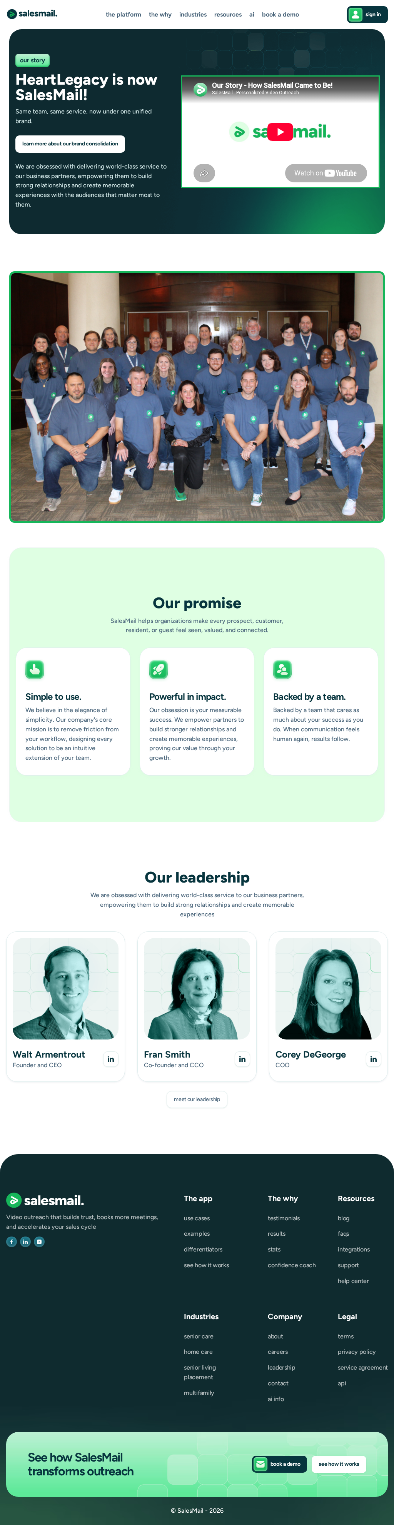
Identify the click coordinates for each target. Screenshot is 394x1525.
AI (251, 14)
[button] (123, 15)
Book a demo (280, 14)
